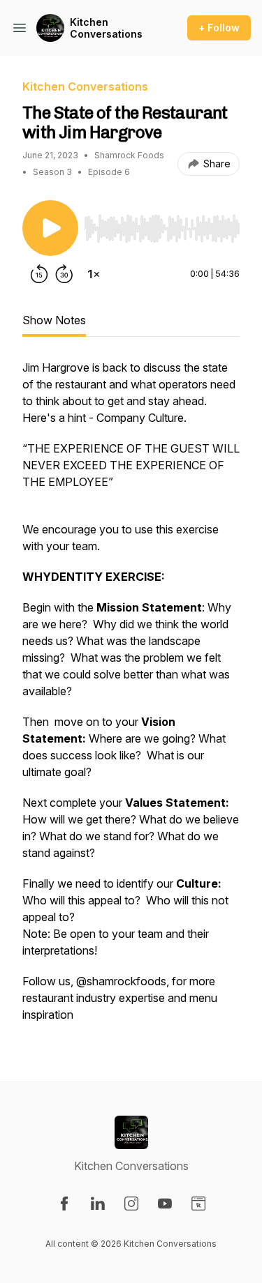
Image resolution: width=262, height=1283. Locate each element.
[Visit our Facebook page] (64, 1203)
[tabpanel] (131, 698)
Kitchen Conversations (106, 28)
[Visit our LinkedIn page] (98, 1203)
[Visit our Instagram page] (131, 1203)
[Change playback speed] (94, 274)
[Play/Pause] (50, 228)
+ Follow (219, 27)
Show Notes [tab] (54, 320)
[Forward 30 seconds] (64, 274)
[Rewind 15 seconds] (39, 274)
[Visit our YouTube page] (165, 1203)
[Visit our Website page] (198, 1203)
